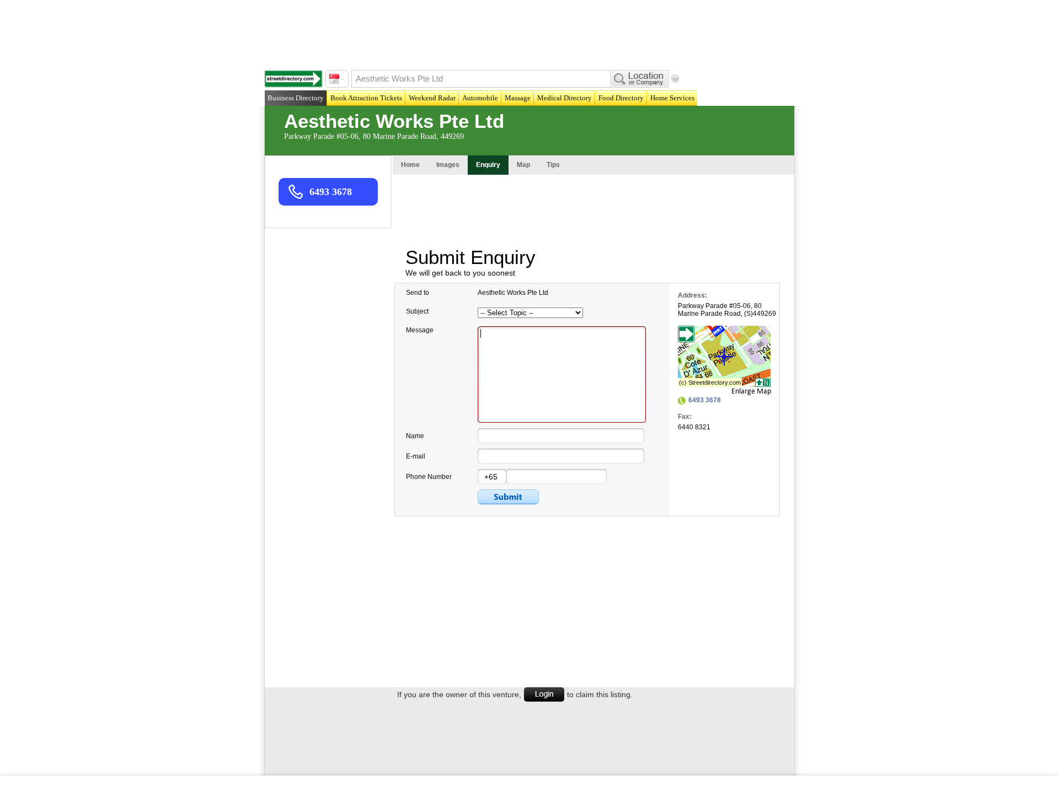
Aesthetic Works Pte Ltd (394, 121)
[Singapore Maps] (293, 79)
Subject (417, 311)
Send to (417, 293)
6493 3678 (330, 191)
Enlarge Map (751, 391)
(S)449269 (760, 313)
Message (420, 330)
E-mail (415, 456)
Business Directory (296, 98)
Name (415, 436)
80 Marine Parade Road (720, 309)
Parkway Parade (703, 306)
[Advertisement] (532, 33)
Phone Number (429, 477)
